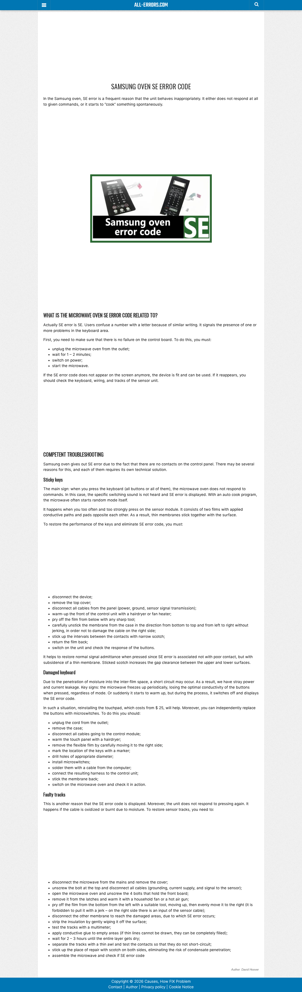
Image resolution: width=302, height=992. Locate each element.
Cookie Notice (181, 987)
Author (132, 987)
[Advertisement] (151, 50)
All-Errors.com (151, 5)
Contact (115, 987)
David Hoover (250, 969)
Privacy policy (153, 987)
